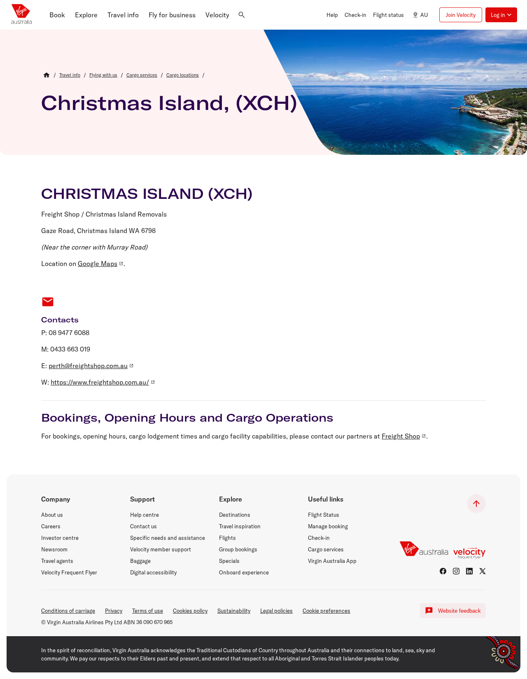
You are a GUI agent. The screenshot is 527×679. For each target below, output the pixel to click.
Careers (51, 526)
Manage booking (328, 526)
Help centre (144, 514)
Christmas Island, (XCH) (169, 102)
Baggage (140, 561)
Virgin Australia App (332, 561)
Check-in (319, 537)
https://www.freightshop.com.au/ (100, 382)
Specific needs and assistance (167, 537)
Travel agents (57, 561)
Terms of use (147, 610)
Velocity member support (160, 549)
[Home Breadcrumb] (46, 75)
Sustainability (233, 610)
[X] (482, 571)
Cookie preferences (326, 610)
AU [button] (424, 15)
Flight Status (323, 514)
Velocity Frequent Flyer (69, 572)
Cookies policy (190, 610)
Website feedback (459, 611)
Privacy (113, 610)
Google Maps (97, 263)
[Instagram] (456, 571)
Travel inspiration (240, 526)
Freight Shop (401, 436)
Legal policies (276, 610)
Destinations (234, 514)
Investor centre (60, 537)
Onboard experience (244, 572)
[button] (57, 15)
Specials (229, 561)
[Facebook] (443, 571)
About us (52, 514)
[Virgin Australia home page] (21, 15)
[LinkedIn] (469, 571)
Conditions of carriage (68, 610)
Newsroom (54, 549)
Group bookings (238, 549)
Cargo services (326, 549)
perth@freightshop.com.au (88, 366)
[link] (70, 75)
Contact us (143, 526)
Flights (227, 537)
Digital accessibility (153, 572)
